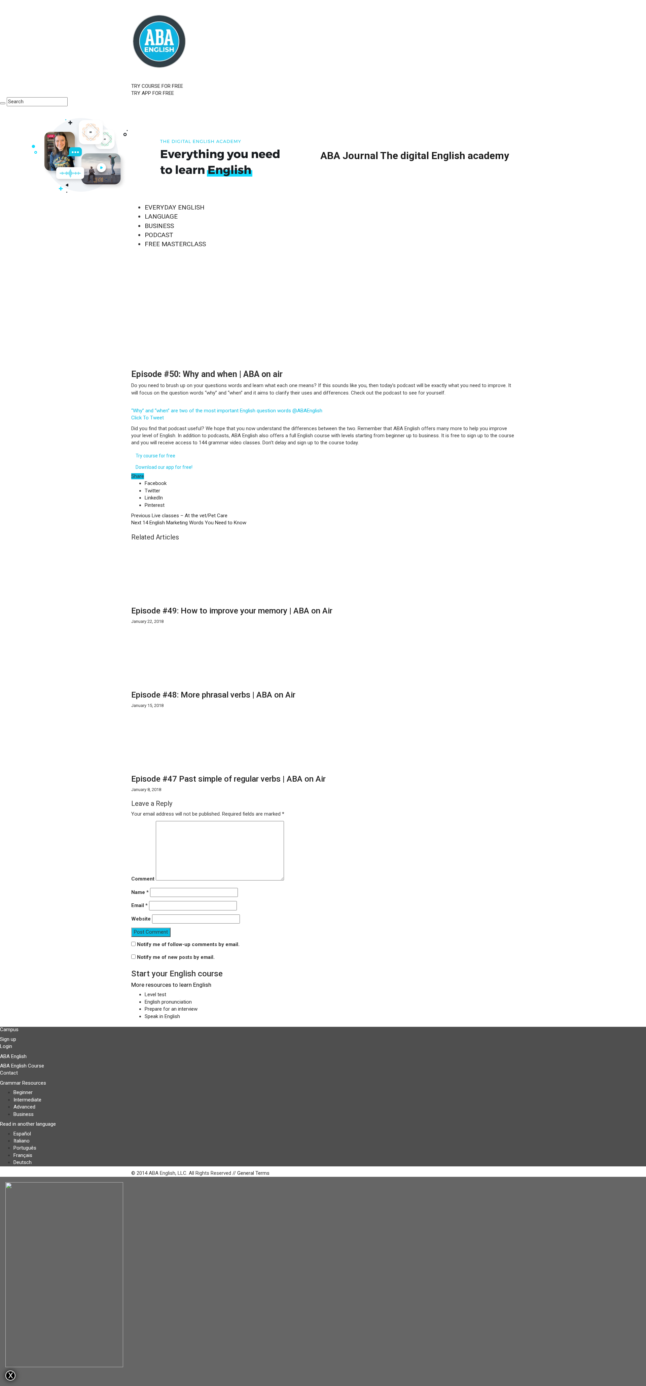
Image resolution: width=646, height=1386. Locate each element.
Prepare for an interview (171, 1009)
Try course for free (155, 455)
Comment (142, 879)
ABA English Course (22, 1066)
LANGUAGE (161, 216)
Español (22, 1134)
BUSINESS (159, 226)
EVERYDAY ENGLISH (175, 207)
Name (140, 892)
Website (141, 919)
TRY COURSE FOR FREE (157, 86)
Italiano (21, 1141)
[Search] (2, 103)
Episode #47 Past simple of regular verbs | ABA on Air (228, 779)
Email (139, 905)
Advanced (24, 1107)
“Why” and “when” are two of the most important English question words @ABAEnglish (226, 411)
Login (6, 1046)
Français (22, 1155)
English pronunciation (168, 1002)
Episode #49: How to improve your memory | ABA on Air (231, 610)
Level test (155, 994)
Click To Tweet (147, 418)
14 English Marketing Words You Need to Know (188, 523)
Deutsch (22, 1162)
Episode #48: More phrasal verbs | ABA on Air (213, 695)
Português (24, 1148)
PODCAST (159, 235)
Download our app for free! (164, 467)
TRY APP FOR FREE (152, 93)
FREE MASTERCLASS (175, 244)
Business (23, 1114)
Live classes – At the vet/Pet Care (179, 516)
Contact (9, 1073)
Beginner (23, 1092)
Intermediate (27, 1100)
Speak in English (162, 1016)
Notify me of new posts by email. (176, 957)
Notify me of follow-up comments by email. (188, 944)
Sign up (8, 1039)
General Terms (253, 1173)
